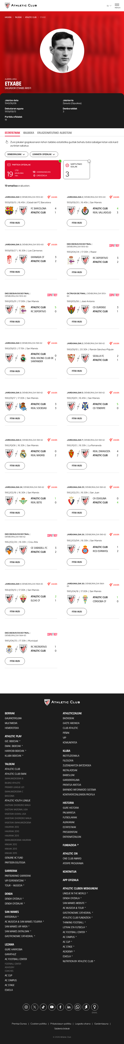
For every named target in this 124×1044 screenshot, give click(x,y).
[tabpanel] (62, 408)
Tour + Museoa (13, 885)
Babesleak (69, 774)
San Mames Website (73, 902)
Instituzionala (71, 755)
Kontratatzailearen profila (79, 794)
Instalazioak (70, 770)
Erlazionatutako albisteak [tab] (54, 132)
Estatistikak (69, 827)
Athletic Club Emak (15, 773)
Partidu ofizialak (13, 116)
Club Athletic (70, 727)
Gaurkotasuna (13, 718)
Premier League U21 (14, 787)
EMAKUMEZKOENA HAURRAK (18, 840)
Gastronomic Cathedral (19, 936)
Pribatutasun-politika (60, 1023)
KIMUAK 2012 (11, 844)
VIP (64, 737)
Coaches (9, 970)
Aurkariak (69, 822)
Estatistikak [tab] (12, 132)
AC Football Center (16, 958)
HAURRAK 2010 (12, 831)
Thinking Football (73, 922)
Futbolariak (70, 817)
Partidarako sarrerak (18, 875)
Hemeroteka (12, 727)
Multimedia (11, 722)
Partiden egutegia (15, 862)
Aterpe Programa (73, 863)
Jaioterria (68, 100)
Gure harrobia (13, 949)
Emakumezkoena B (14, 778)
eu (108, 6)
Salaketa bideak (62, 1028)
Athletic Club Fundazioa (77, 917)
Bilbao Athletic (12, 782)
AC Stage (9, 984)
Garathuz (10, 954)
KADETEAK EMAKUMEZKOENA (18, 822)
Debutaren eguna (14, 108)
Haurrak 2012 (12, 826)
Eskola (9, 989)
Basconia (9, 795)
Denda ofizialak (14, 903)
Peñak (66, 732)
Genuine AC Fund (14, 857)
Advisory (9, 967)
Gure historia (71, 807)
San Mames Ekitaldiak (17, 931)
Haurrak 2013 (12, 835)
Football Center (13, 963)
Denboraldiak (70, 108)
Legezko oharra (82, 1023)
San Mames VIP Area (16, 926)
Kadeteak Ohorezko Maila (18, 818)
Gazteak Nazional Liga (16, 809)
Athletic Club (30, 17)
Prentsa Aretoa (72, 784)
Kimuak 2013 (11, 848)
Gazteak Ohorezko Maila (18, 805)
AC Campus (11, 980)
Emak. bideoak (13, 745)
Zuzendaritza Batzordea (77, 765)
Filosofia (68, 760)
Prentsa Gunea (19, 1023)
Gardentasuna (71, 779)
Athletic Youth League (17, 800)
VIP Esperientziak (14, 880)
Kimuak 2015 (11, 853)
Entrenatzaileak (72, 836)
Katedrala (11, 916)
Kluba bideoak (13, 755)
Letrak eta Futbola (74, 927)
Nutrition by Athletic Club (78, 961)
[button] (33, 169)
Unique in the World (74, 893)
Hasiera (8, 17)
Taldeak (18, 17)
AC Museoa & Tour (73, 907)
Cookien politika (38, 1023)
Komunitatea (70, 742)
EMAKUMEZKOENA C (14, 791)
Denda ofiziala (13, 898)
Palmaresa (69, 812)
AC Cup (8, 975)
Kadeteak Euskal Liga (15, 813)
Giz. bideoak (11, 741)
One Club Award (72, 858)
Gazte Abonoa (71, 722)
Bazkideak (68, 718)
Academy (68, 951)
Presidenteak (70, 831)
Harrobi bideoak (14, 750)
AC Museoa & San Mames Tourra (23, 921)
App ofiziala (70, 880)
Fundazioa (69, 845)
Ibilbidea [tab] (28, 132)
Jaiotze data (11, 100)
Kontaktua (69, 871)
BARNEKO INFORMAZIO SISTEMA (79, 789)
